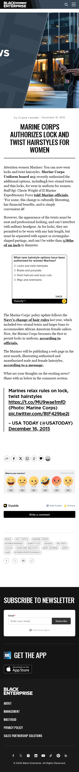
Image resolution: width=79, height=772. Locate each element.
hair (7, 552)
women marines (14, 543)
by (26, 117)
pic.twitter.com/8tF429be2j (38, 414)
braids (48, 543)
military (61, 543)
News (8, 539)
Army (65, 548)
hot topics (22, 539)
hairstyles (33, 543)
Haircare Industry (27, 548)
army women (50, 548)
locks (8, 548)
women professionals (27, 552)
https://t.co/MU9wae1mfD (37, 402)
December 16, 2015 (29, 429)
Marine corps (40, 539)
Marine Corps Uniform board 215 (34, 174)
